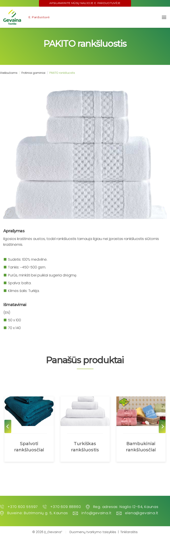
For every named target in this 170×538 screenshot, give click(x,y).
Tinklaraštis (129, 532)
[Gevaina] (12, 17)
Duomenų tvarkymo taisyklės (93, 532)
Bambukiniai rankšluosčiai (141, 446)
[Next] (162, 426)
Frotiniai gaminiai (33, 73)
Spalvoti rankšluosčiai (29, 446)
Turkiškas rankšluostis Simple (85, 447)
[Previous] (7, 426)
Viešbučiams (8, 73)
